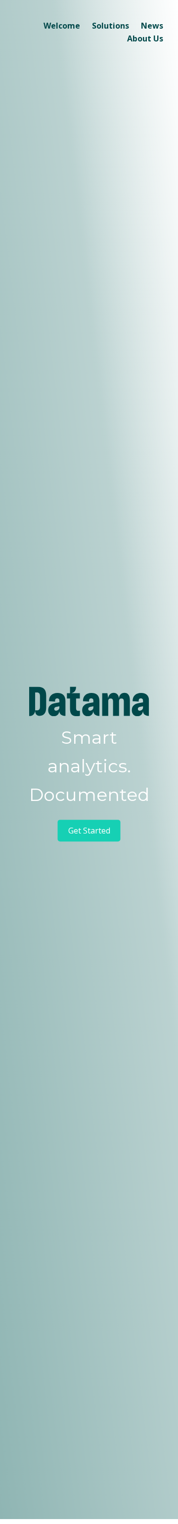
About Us (145, 38)
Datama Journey (74, 94)
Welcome (62, 25)
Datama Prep (68, 110)
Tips (87, 47)
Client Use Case (107, 63)
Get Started (89, 830)
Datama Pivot (69, 78)
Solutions (110, 25)
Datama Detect (72, 47)
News (152, 25)
